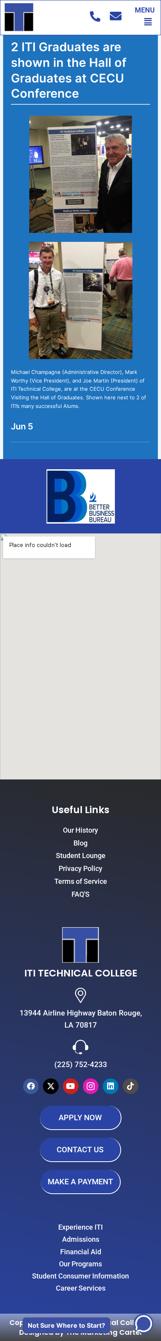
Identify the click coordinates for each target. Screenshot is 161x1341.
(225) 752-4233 (80, 1064)
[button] (148, 21)
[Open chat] (143, 1323)
